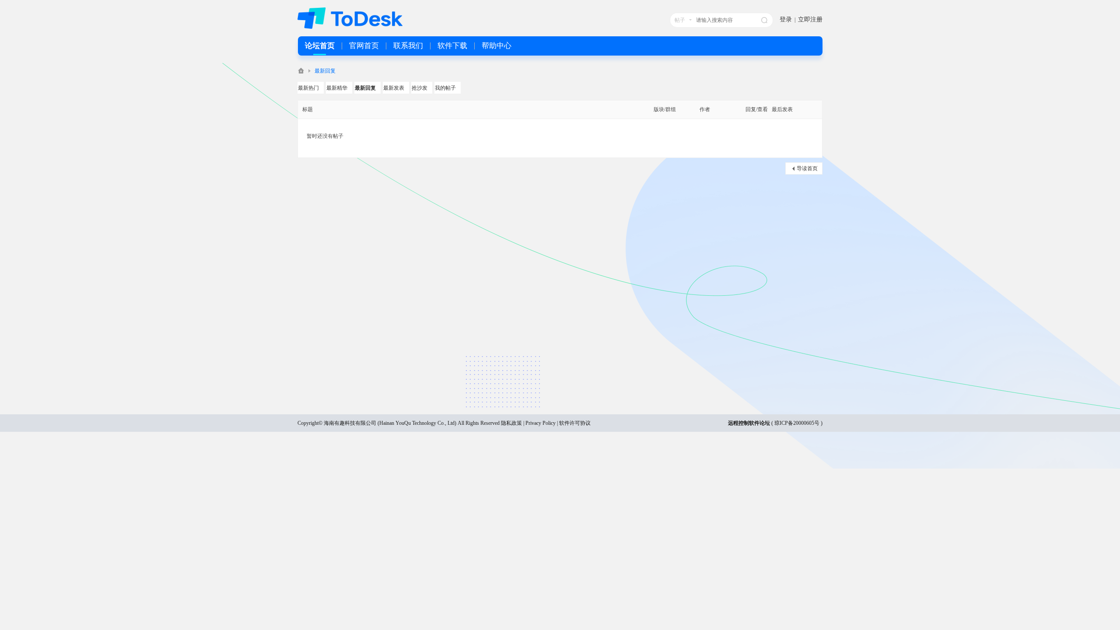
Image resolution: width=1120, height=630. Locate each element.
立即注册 (810, 19)
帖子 (680, 20)
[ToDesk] (350, 27)
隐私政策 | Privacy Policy (528, 423)
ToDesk (301, 70)
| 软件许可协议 (573, 423)
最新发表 (393, 88)
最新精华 (336, 88)
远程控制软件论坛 (749, 423)
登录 (786, 19)
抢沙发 (419, 88)
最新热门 (308, 88)
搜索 (764, 20)
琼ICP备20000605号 (796, 423)
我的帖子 (445, 88)
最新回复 (325, 71)
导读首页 (807, 168)
